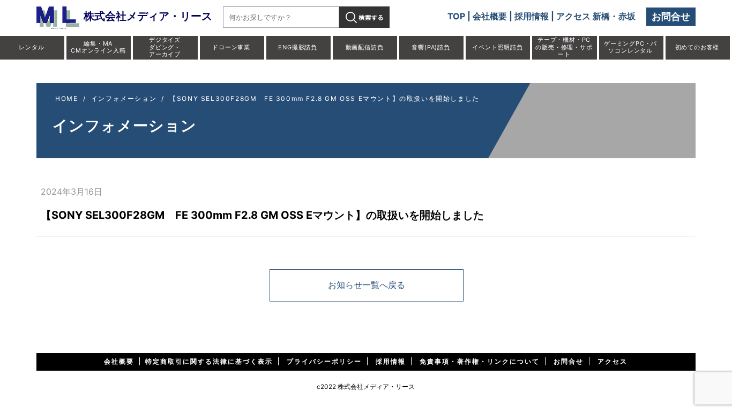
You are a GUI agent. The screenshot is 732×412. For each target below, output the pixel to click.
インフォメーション (123, 98)
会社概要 (490, 16)
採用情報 (531, 16)
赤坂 (627, 16)
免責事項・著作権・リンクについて (480, 361)
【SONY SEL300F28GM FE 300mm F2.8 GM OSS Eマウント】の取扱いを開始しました (324, 98)
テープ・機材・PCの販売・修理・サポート (563, 46)
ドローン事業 (231, 47)
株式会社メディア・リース (148, 16)
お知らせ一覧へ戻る (366, 284)
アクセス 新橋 (583, 16)
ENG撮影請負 (297, 47)
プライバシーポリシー (324, 361)
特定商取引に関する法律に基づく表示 (209, 361)
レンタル (31, 47)
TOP (456, 16)
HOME (66, 98)
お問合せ (671, 16)
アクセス (612, 361)
